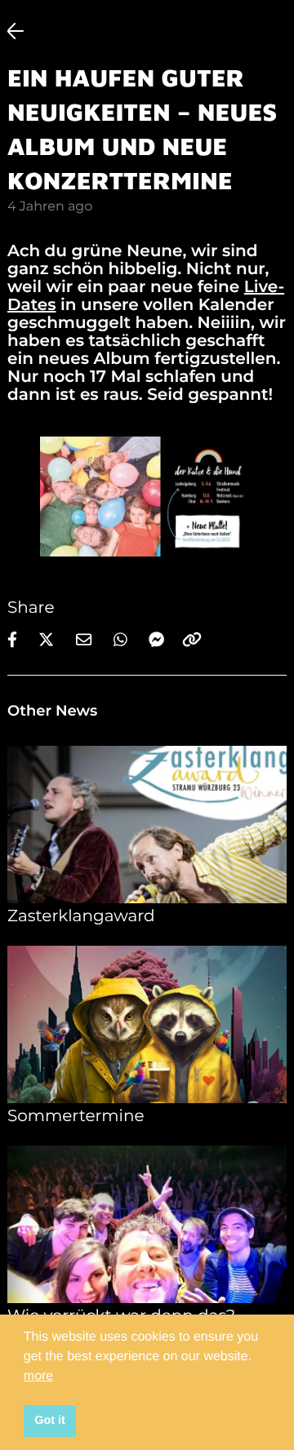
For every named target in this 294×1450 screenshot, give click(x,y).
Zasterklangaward (81, 916)
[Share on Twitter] (50, 634)
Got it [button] (49, 1420)
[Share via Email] (88, 634)
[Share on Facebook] (16, 634)
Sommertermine (76, 1116)
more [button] (38, 1376)
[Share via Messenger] (156, 635)
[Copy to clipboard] (192, 634)
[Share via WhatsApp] (125, 634)
